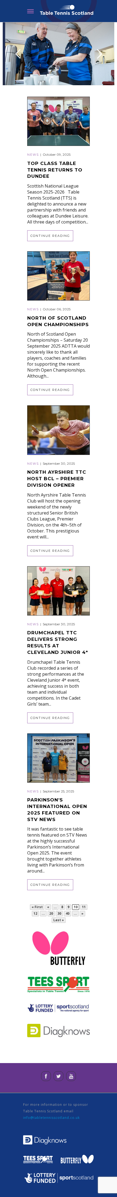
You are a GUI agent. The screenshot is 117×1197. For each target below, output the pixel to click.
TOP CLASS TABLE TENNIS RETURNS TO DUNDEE (54, 170)
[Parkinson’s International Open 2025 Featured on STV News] (58, 757)
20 (51, 913)
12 (35, 913)
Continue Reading (50, 236)
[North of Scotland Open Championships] (58, 275)
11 (84, 907)
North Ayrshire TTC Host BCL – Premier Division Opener (56, 478)
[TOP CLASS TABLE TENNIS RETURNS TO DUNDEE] (58, 120)
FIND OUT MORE (58, 65)
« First (37, 907)
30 (59, 913)
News (33, 155)
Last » (58, 920)
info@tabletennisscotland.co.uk (51, 1117)
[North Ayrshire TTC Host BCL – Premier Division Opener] (58, 429)
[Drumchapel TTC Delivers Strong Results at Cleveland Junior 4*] (58, 590)
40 (67, 913)
